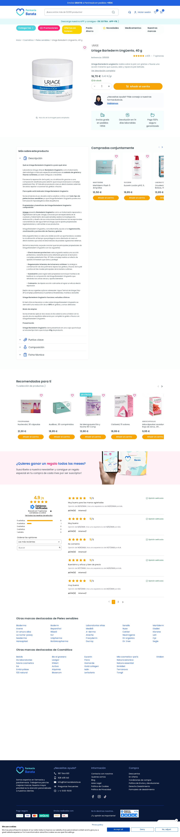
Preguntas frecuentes (68, 786)
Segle (155, 641)
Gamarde (89, 663)
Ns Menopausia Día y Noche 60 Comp (90, 425)
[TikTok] (105, 796)
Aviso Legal (96, 783)
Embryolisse (22, 669)
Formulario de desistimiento (142, 789)
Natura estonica (125, 659)
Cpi (154, 638)
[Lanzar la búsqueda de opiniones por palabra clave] (60, 547)
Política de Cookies (100, 786)
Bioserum (57, 672)
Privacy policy (97, 825)
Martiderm (158, 625)
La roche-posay (24, 634)
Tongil (120, 672)
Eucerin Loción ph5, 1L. (134, 185)
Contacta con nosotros (102, 773)
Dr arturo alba (23, 631)
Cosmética (28, 40)
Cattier (126, 631)
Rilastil (53, 631)
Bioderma (21, 625)
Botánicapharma (59, 641)
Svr (52, 634)
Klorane (157, 631)
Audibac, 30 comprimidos (61, 424)
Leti (154, 634)
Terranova (122, 669)
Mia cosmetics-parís (127, 656)
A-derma (91, 631)
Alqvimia (56, 669)
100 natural (22, 672)
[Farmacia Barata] (26, 12)
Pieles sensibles (43, 40)
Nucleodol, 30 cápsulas (29, 424)
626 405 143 (63, 777)
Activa (55, 666)
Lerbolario (89, 672)
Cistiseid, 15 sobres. (120, 424)
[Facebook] (92, 796)
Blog (93, 780)
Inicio (18, 40)
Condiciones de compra (140, 780)
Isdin (86, 669)
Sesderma (21, 638)
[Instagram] (99, 796)
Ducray (89, 641)
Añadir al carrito (140, 86)
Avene (19, 628)
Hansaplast (22, 641)
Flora (87, 659)
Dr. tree (126, 641)
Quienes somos (98, 777)
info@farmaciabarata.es (69, 782)
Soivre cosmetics (25, 663)
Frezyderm (91, 638)
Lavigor (55, 659)
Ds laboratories (24, 659)
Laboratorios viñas (95, 625)
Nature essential (125, 663)
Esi (17, 666)
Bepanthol (55, 628)
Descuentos (134, 773)
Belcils (19, 656)
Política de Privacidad (101, 789)
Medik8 (89, 628)
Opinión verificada (156, 498)
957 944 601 (63, 773)
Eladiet (156, 628)
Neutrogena (129, 634)
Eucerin (88, 656)
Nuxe (125, 628)
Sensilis (126, 625)
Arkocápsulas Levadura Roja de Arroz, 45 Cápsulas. (153, 425)
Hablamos (112, 103)
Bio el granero (59, 656)
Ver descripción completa (103, 70)
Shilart (55, 663)
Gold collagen (91, 666)
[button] (161, 12)
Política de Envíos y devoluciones (144, 783)
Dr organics (129, 638)
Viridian (160, 656)
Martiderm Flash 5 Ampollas (102, 186)
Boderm (54, 625)
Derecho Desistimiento (139, 786)
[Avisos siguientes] (123, 602)
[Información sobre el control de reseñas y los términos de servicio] (51, 511)
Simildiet (121, 666)
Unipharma (56, 638)
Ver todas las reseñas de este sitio (38, 515)
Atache (90, 634)
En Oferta (133, 777)
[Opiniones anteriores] (109, 601)
